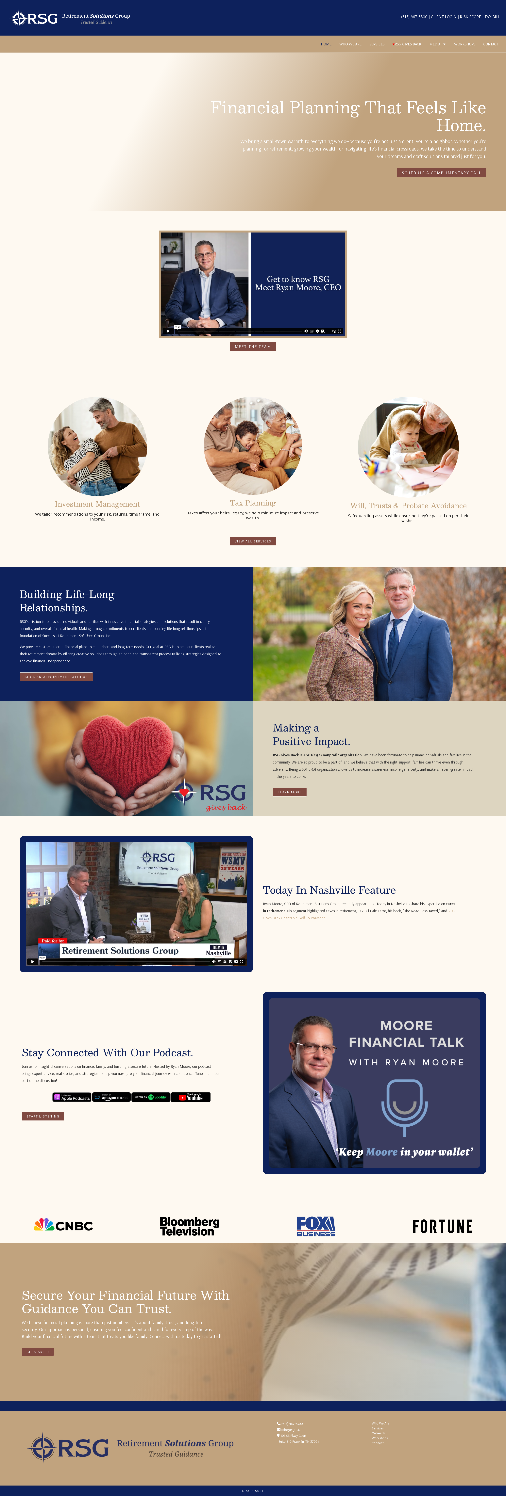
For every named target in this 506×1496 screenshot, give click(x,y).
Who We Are (350, 43)
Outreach (378, 1433)
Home (326, 43)
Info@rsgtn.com (292, 1429)
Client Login (444, 16)
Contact (490, 43)
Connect (378, 1443)
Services (376, 43)
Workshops (464, 43)
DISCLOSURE (253, 1491)
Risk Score (470, 16)
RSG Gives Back (406, 43)
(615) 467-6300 (414, 16)
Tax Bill (492, 16)
